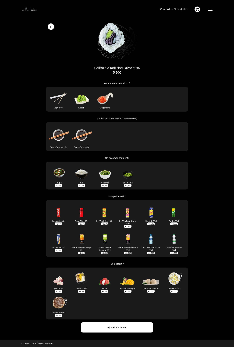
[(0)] (197, 9)
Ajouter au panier (117, 327)
